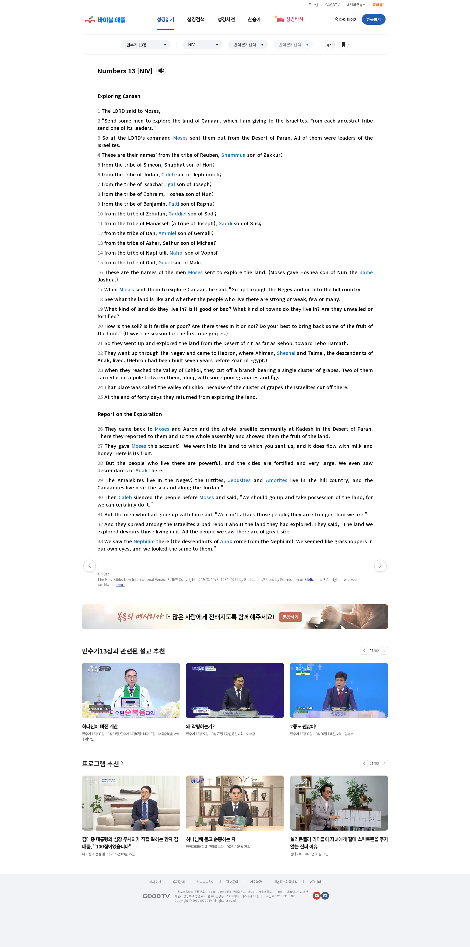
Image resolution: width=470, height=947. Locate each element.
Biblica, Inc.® (314, 579)
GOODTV (332, 4)
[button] (145, 44)
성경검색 (196, 19)
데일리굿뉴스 (356, 4)
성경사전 (226, 19)
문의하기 (379, 4)
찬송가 (254, 19)
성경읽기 (165, 19)
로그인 (313, 4)
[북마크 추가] (344, 44)
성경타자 (295, 19)
